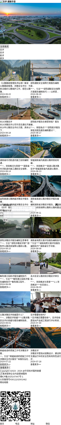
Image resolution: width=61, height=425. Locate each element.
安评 (2, 53)
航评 (2, 55)
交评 (2, 50)
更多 (2, 58)
